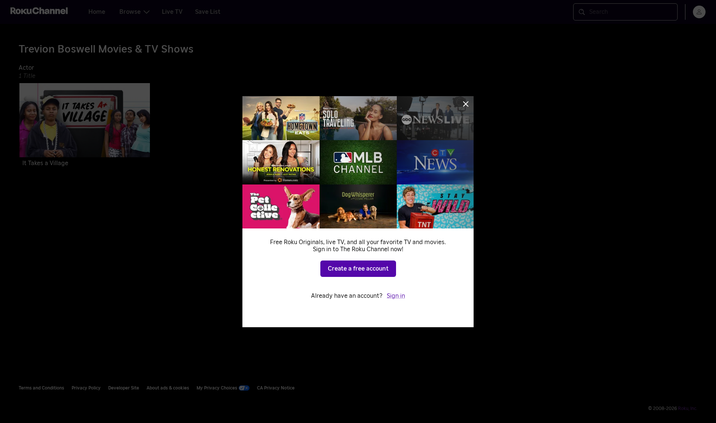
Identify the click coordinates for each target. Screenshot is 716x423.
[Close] (466, 104)
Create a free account (358, 269)
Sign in (396, 296)
